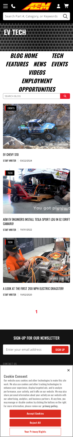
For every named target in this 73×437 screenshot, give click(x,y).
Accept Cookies (35, 413)
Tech (57, 55)
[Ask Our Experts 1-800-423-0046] (13, 6)
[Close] (68, 370)
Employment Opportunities (36, 84)
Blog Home (23, 55)
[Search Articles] (65, 96)
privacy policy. (50, 406)
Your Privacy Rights (35, 431)
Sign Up (60, 350)
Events (59, 64)
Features (17, 64)
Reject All (35, 422)
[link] (36, 126)
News (39, 64)
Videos (36, 72)
